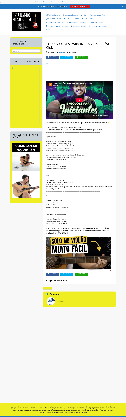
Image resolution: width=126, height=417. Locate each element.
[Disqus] (79, 330)
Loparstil (117, 1)
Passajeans (84, 1)
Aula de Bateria (54, 15)
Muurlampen (3, 1)
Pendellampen (18, 1)
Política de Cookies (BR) (55, 30)
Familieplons (73, 1)
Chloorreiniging (34, 1)
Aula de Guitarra (54, 19)
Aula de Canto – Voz (97, 15)
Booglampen (10, 1)
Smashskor (3, 3)
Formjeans (90, 1)
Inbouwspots (25, 1)
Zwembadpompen (43, 1)
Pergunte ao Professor (77, 22)
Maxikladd (112, 1)
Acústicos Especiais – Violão (75, 15)
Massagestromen (52, 1)
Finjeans (79, 1)
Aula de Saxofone (72, 19)
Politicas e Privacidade (99, 26)
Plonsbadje (60, 1)
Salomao (62, 52)
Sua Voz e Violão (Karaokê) (57, 26)
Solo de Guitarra (96, 22)
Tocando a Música (79, 26)
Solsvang (107, 1)
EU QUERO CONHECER (79, 6)
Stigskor (122, 1)
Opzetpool (66, 1)
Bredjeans (96, 1)
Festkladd (102, 1)
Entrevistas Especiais (55, 22)
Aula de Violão (89, 19)
